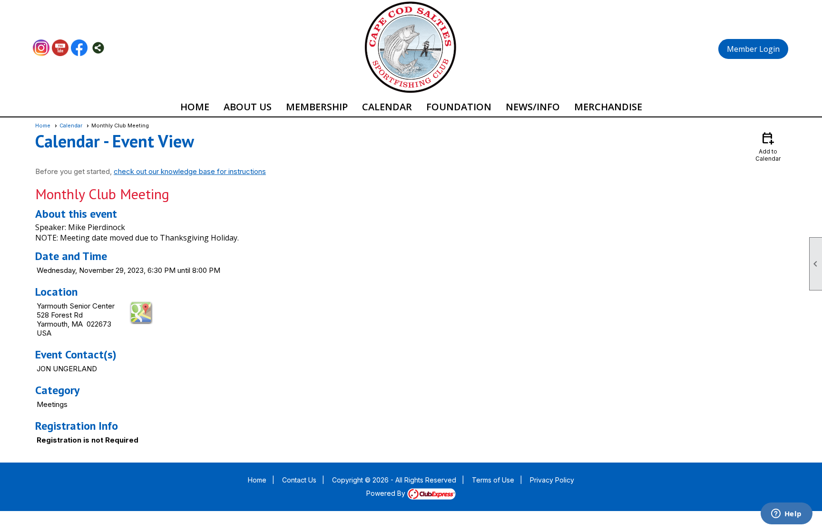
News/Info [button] (533, 106)
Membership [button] (317, 106)
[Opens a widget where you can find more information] (786, 514)
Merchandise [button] (608, 106)
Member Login (753, 49)
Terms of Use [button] (493, 480)
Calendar (70, 125)
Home (194, 106)
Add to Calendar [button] (768, 146)
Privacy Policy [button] (552, 480)
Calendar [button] (387, 106)
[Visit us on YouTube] (60, 47)
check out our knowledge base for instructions (190, 171)
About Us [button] (248, 106)
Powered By (386, 493)
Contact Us (299, 480)
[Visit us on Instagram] (41, 47)
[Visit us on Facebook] (79, 47)
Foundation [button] (458, 106)
